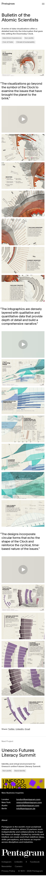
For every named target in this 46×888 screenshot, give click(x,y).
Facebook (34, 862)
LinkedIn (18, 862)
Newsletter (7, 866)
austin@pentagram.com (27, 805)
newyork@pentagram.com (29, 802)
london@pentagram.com (28, 799)
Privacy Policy (8, 871)
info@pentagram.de (25, 808)
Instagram (6, 862)
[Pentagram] (8, 3)
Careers (18, 866)
